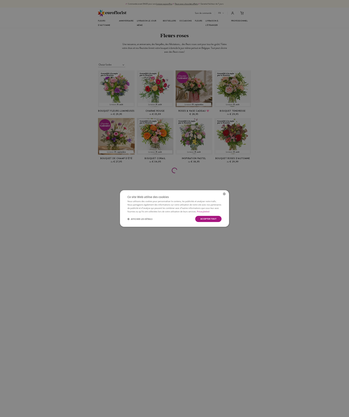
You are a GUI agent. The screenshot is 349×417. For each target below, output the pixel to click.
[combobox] (224, 194)
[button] (139, 219)
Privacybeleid (203, 211)
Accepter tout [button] (208, 219)
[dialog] (174, 208)
